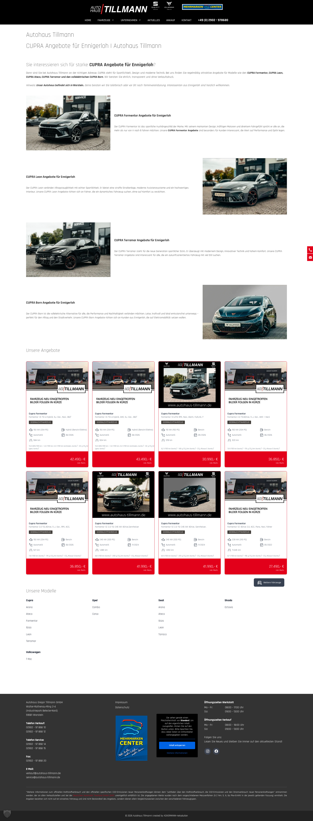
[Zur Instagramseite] (207, 751)
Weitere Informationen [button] (177, 753)
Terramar (31, 641)
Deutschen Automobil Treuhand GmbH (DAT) (94, 795)
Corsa (95, 614)
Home (88, 20)
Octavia (229, 607)
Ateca (29, 614)
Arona (29, 607)
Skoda (228, 600)
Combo (96, 607)
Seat (161, 600)
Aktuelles (154, 20)
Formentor (31, 621)
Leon (28, 634)
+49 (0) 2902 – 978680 (213, 20)
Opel (94, 600)
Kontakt (186, 20)
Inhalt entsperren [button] (177, 745)
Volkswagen (33, 652)
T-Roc (29, 659)
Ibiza (28, 627)
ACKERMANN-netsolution (176, 815)
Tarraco (162, 634)
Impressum (121, 702)
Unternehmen (129, 20)
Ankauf (170, 20)
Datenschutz (122, 707)
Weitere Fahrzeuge (272, 582)
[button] (7, 814)
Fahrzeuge (104, 20)
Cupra (29, 600)
